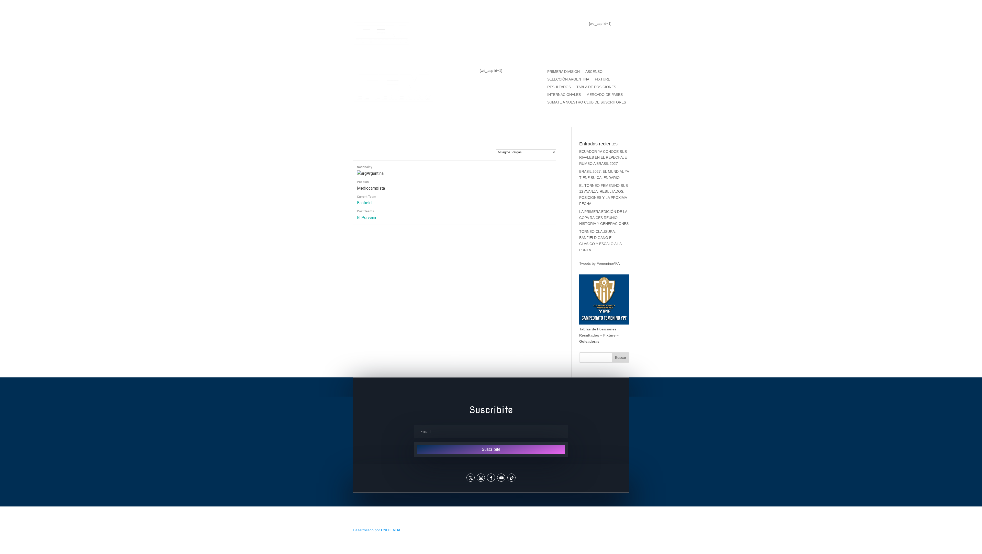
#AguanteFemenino (491, 47)
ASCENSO (593, 72)
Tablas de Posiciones (598, 329)
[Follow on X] (470, 478)
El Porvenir (366, 217)
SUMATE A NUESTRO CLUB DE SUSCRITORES (586, 102)
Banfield (364, 202)
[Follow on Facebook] (491, 478)
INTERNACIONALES (564, 95)
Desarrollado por (376, 530)
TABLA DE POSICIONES (473, 27)
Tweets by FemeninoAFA (599, 263)
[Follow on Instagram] (481, 478)
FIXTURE (526, 27)
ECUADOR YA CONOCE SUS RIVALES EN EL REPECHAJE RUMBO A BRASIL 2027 (603, 157)
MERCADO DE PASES (604, 95)
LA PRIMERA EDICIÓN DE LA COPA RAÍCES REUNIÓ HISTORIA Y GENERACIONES (604, 218)
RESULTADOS (559, 87)
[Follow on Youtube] (501, 478)
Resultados (589, 335)
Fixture (609, 335)
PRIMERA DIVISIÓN (563, 72)
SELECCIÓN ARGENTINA (568, 79)
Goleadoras (589, 341)
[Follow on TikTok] (511, 478)
